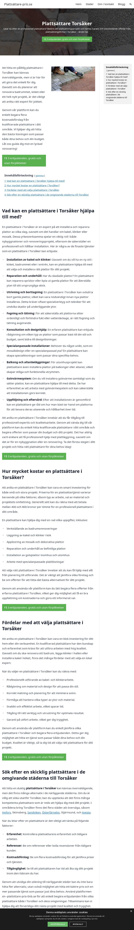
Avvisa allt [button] (78, 924)
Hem (79, 4)
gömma (40, 175)
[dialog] (67, 919)
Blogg (121, 4)
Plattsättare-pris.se (18, 4)
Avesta (86, 812)
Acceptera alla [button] (58, 924)
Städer (90, 4)
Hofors (6, 812)
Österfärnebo (51, 812)
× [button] (131, 911)
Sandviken (34, 812)
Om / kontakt (106, 4)
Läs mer (94, 919)
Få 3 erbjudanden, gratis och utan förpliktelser (67, 39)
